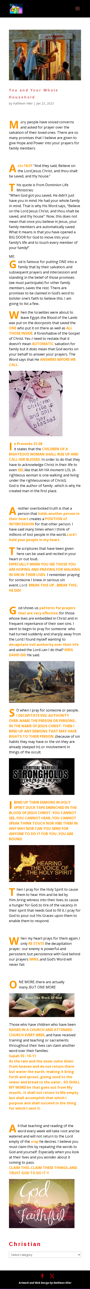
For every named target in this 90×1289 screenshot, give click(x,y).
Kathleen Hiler (23, 103)
